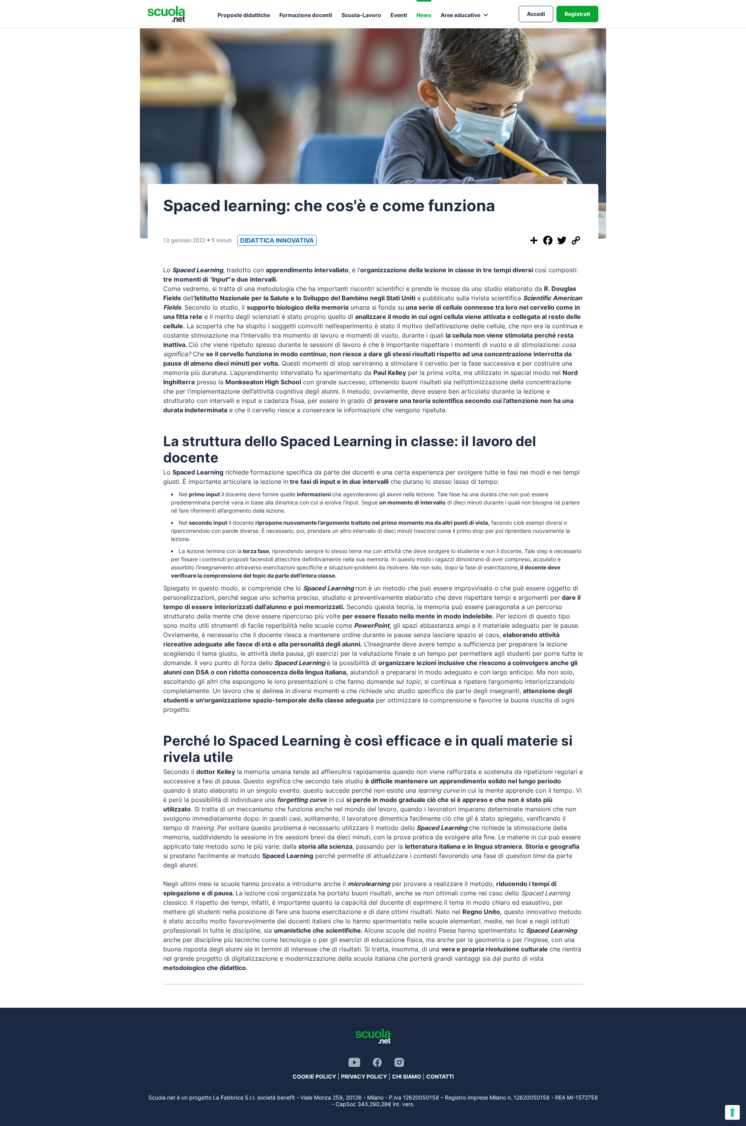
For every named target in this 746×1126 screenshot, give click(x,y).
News (424, 15)
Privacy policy (364, 1076)
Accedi (536, 14)
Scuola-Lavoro (361, 15)
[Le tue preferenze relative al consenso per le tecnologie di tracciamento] (732, 1112)
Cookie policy (314, 1076)
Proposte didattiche (244, 15)
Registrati (577, 14)
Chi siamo (406, 1076)
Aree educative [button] (460, 15)
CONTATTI (440, 1076)
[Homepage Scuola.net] (166, 14)
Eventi (398, 15)
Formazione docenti (305, 15)
